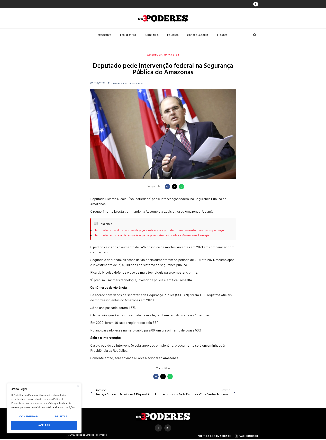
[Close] (78, 386)
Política (173, 35)
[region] (44, 408)
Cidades (222, 35)
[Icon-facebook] (255, 4)
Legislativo (128, 35)
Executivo (105, 35)
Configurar (28, 416)
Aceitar (44, 425)
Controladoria (198, 35)
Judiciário (152, 35)
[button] (254, 35)
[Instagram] (167, 428)
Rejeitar (61, 416)
